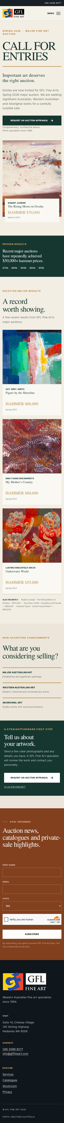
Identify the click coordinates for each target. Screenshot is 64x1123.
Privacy (7, 1091)
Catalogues (10, 1080)
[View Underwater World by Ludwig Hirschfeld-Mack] (32, 535)
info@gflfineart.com (15, 1053)
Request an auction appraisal (32, 120)
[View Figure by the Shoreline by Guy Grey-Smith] (32, 357)
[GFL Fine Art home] (13, 13)
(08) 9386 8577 (53, 3)
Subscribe (32, 934)
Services (8, 1074)
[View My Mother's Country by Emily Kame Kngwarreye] (32, 446)
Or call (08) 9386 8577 (14, 787)
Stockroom (10, 1086)
